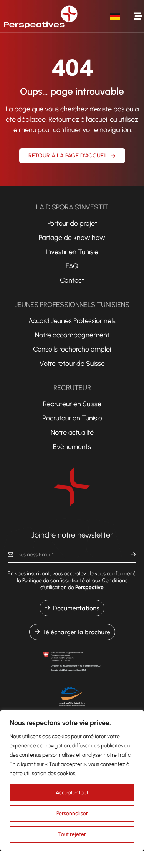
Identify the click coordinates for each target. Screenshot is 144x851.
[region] (72, 780)
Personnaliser (72, 813)
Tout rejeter (72, 834)
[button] (137, 16)
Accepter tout (72, 792)
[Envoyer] (133, 554)
